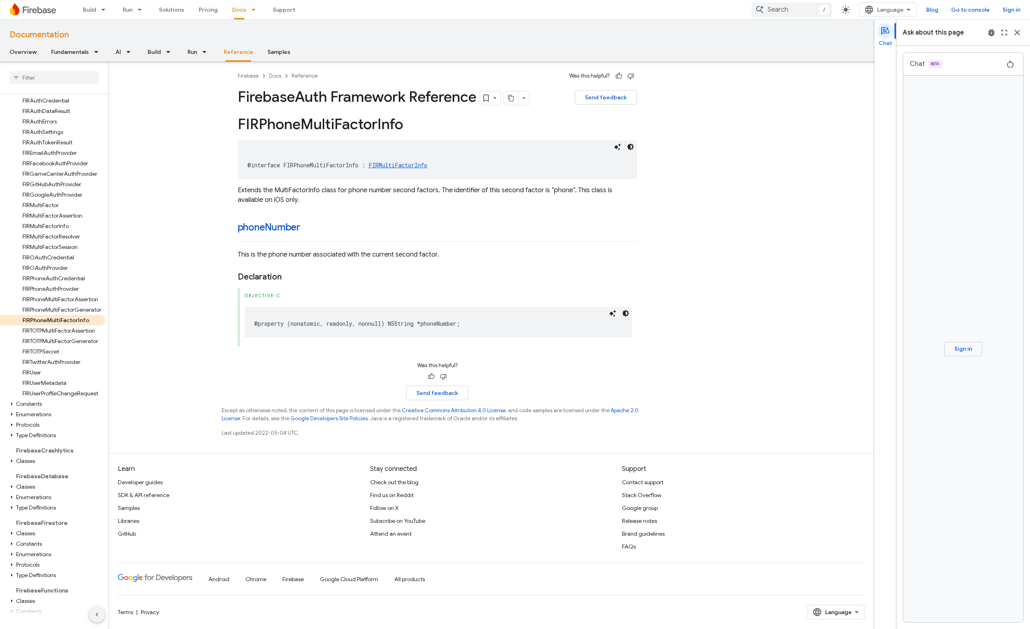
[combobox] (792, 9)
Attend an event (391, 533)
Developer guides (140, 482)
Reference (238, 52)
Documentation (39, 35)
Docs (239, 9)
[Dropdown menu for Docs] (256, 9)
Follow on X (384, 508)
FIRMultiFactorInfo (398, 165)
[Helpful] (619, 76)
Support (284, 9)
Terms (125, 612)
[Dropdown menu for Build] (105, 9)
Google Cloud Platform (349, 579)
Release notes (639, 520)
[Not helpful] (631, 76)
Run (127, 9)
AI (118, 52)
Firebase (248, 75)
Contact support (642, 482)
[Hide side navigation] (97, 614)
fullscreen (1004, 32)
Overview (23, 52)
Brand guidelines (643, 533)
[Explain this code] (617, 146)
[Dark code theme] (630, 146)
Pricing (208, 9)
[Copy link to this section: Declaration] (290, 277)
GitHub (127, 533)
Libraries (128, 520)
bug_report (991, 32)
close (1017, 32)
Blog (932, 9)
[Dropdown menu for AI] (130, 52)
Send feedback (606, 97)
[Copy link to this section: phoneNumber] (308, 228)
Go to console (970, 9)
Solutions (171, 9)
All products (409, 579)
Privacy (150, 612)
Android (218, 579)
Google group (640, 508)
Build (89, 9)
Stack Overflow (641, 495)
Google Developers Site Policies (329, 418)
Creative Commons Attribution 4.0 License (454, 410)
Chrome (255, 579)
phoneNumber (269, 227)
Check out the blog (394, 482)
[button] (52, 404)
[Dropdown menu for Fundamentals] (98, 52)
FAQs (629, 546)
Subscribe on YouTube (397, 520)
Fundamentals (70, 52)
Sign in (1011, 9)
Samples (279, 52)
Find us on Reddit (392, 495)
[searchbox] (54, 77)
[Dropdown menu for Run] (142, 9)
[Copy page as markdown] (511, 98)
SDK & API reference (143, 495)
